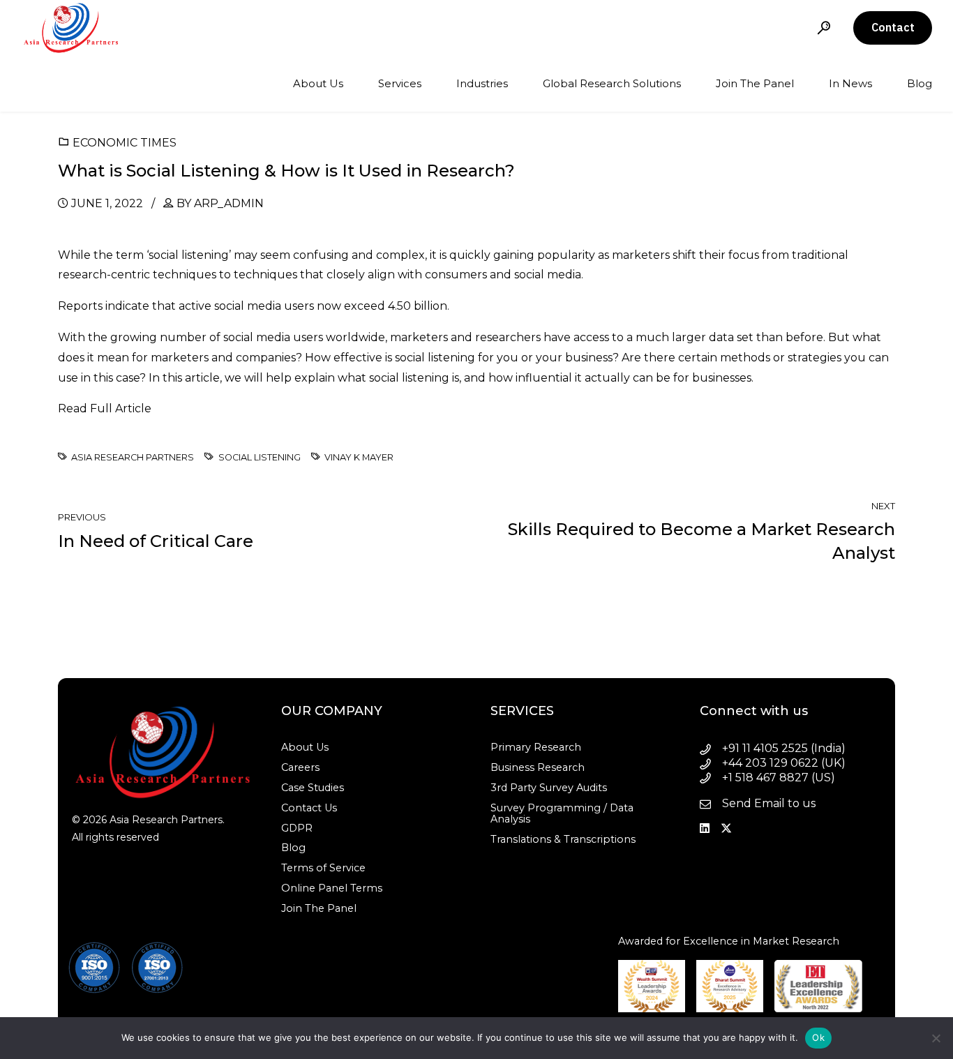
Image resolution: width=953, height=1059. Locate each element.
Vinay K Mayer (358, 458)
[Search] (824, 27)
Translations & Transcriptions (563, 839)
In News (850, 83)
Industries (482, 83)
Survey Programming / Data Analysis (561, 813)
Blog (919, 83)
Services (399, 83)
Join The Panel (755, 83)
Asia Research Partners (132, 458)
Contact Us (309, 808)
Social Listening (259, 458)
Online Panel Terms (331, 888)
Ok (818, 1037)
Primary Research (535, 747)
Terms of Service (323, 868)
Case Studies (312, 787)
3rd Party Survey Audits (548, 787)
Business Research (537, 767)
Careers (300, 767)
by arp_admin (220, 203)
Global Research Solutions (612, 83)
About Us (318, 83)
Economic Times (125, 142)
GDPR (297, 828)
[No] (936, 1038)
